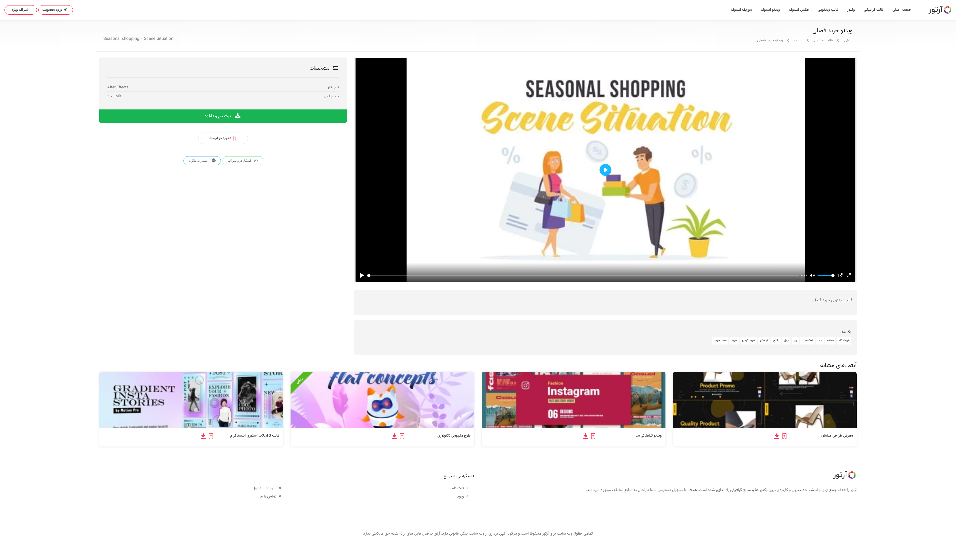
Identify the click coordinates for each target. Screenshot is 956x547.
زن (795, 340)
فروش (764, 340)
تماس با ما (268, 497)
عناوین (798, 40)
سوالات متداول (264, 489)
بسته (830, 340)
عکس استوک (799, 10)
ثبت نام (458, 489)
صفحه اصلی (902, 10)
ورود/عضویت (52, 10)
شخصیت (807, 340)
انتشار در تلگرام (199, 160)
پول (786, 340)
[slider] (583, 275)
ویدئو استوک (770, 10)
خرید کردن (748, 340)
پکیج (776, 340)
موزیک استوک (741, 10)
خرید (734, 340)
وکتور (851, 10)
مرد (820, 340)
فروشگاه (843, 340)
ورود (460, 497)
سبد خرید (720, 340)
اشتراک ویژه (21, 10)
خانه (845, 41)
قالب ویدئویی (828, 10)
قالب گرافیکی (874, 10)
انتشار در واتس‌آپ (240, 160)
